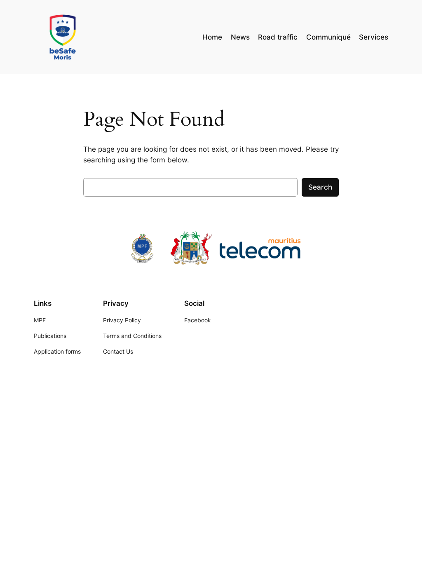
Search (320, 187)
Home (212, 37)
